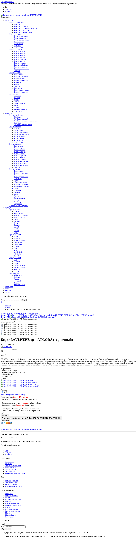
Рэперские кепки (11, 496)
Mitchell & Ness (19, 267)
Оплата (7, 292)
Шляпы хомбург (19, 55)
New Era (17, 269)
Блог (7, 289)
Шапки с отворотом (21, 92)
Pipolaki (16, 271)
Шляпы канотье (19, 57)
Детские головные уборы (18, 206)
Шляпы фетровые (20, 67)
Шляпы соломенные (21, 69)
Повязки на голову (20, 182)
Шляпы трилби (19, 53)
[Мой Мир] (11, 423)
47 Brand (17, 211)
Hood (16, 248)
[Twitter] (5, 423)
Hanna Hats (18, 244)
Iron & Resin (18, 252)
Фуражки (17, 46)
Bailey (16, 219)
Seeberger (17, 277)
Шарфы (16, 100)
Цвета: (4, 378)
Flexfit (16, 236)
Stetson (16, 279)
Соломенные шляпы (12, 511)
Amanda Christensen (21, 215)
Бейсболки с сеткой (21, 26)
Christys (16, 229)
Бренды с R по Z (15, 273)
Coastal (16, 231)
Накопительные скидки (13, 486)
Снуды (16, 102)
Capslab (16, 227)
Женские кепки (15, 127)
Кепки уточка (19, 42)
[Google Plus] (9, 423)
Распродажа (9, 517)
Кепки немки (18, 44)
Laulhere (17, 262)
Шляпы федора (19, 51)
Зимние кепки (19, 48)
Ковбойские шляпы (12, 503)
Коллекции (9, 287)
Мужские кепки (15, 34)
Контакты (8, 464)
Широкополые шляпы (13, 505)
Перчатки (17, 96)
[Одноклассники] (7, 423)
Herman (16, 246)
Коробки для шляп (20, 109)
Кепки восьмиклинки (21, 36)
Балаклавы (18, 82)
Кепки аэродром (20, 38)
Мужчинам (9, 21)
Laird (15, 260)
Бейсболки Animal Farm (22, 30)
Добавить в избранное (31, 418)
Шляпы (8, 501)
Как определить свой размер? (13, 395)
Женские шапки (15, 169)
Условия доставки (11, 481)
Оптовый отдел (10, 469)
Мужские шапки (15, 73)
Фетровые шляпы (11, 509)
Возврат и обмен (11, 484)
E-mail (3, 526)
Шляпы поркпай (20, 59)
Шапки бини (18, 75)
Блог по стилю (10, 468)
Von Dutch (17, 281)
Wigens (16, 283)
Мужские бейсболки (16, 22)
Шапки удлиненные (21, 80)
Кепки (7, 498)
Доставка (8, 290)
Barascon (17, 221)
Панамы (17, 71)
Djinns (16, 233)
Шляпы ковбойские (21, 65)
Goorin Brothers (19, 240)
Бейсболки (18, 24)
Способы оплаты (11, 483)
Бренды (8, 208)
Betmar (16, 223)
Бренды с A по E (15, 209)
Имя (2, 524)
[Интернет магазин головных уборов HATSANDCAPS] (21, 15)
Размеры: (4, 390)
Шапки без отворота (21, 90)
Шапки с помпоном (21, 76)
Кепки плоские (19, 136)
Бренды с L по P (15, 258)
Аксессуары (13, 94)
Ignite (16, 250)
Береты (16, 84)
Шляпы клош (18, 146)
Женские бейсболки (16, 115)
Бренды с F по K (15, 235)
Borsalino (17, 225)
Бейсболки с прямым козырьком (25, 28)
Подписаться (6, 529)
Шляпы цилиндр (20, 63)
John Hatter (18, 254)
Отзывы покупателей (13, 466)
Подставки (18, 111)
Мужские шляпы (15, 49)
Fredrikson (17, 238)
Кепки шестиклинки (21, 40)
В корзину (5, 415)
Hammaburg (18, 242)
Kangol (16, 256)
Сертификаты (10, 471)
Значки (16, 107)
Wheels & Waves (19, 285)
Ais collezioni (18, 213)
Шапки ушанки (19, 78)
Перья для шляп (19, 103)
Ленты (16, 105)
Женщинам (9, 113)
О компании (9, 462)
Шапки (7, 513)
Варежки (17, 98)
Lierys (16, 263)
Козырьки (17, 123)
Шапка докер (18, 88)
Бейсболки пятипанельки (23, 32)
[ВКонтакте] (2, 423)
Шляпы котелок (19, 61)
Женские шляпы (15, 144)
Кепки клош (18, 130)
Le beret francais (19, 265)
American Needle (20, 217)
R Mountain (18, 275)
